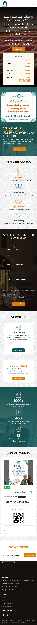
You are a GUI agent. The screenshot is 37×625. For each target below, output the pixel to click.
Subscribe (31, 555)
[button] (34, 4)
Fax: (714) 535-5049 (9, 590)
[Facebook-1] (3, 615)
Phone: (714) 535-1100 (9, 587)
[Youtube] (7, 615)
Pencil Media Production (18, 623)
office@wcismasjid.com (10, 584)
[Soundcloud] (11, 615)
